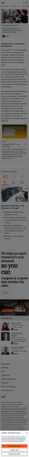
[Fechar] (26, 433)
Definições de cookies (14, 454)
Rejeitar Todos (14, 450)
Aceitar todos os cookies (14, 446)
